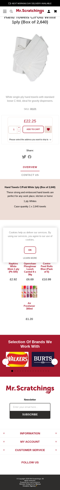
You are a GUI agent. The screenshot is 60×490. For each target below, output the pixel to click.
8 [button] (30, 370)
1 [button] (12, 371)
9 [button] (33, 370)
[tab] (30, 167)
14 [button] (45, 370)
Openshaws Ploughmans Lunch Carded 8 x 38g (30, 269)
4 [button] (20, 370)
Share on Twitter (24, 157)
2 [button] (15, 370)
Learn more (30, 258)
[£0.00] (55, 11)
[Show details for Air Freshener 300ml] (29, 291)
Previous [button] (5, 362)
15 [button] (48, 370)
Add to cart (33, 129)
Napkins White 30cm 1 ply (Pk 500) (13, 267)
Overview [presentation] (30, 167)
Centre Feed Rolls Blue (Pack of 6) (47, 267)
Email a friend (36, 157)
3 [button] (17, 370)
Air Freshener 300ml (29, 306)
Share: (30, 150)
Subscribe (30, 414)
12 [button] (40, 370)
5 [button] (22, 370)
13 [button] (43, 370)
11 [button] (38, 370)
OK (30, 250)
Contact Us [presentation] (30, 175)
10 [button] (35, 370)
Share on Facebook (30, 157)
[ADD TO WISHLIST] (48, 129)
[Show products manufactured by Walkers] (17, 359)
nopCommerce (34, 482)
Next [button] (54, 362)
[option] (17, 359)
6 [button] (25, 370)
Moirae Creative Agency (32, 485)
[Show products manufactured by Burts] (43, 359)
